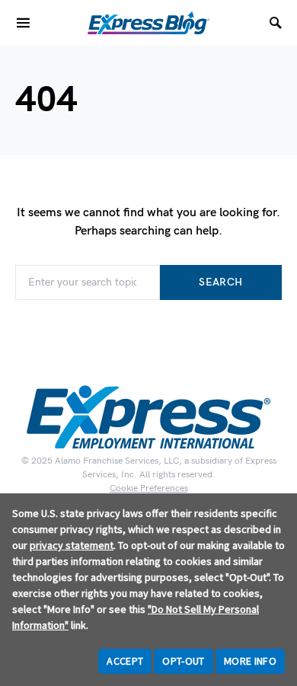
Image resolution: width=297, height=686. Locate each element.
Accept (125, 661)
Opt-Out (183, 661)
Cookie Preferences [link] (149, 488)
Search (220, 282)
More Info (250, 661)
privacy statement (71, 545)
